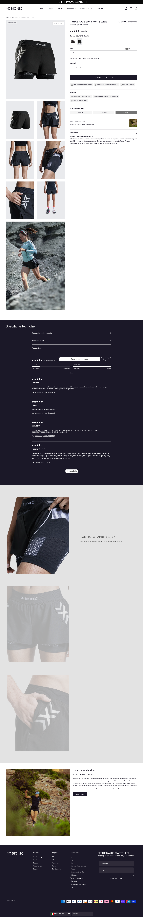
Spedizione (74, 857)
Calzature (36, 863)
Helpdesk (73, 875)
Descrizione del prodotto (42, 333)
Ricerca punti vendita (77, 872)
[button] (75, 31)
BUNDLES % (71, 8)
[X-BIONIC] (14, 8)
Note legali (73, 881)
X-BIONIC (13, 900)
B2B (71, 887)
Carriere (54, 866)
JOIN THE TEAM (116, 878)
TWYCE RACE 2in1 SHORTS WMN (25, 17)
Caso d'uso (74, 133)
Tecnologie (55, 863)
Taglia (72, 48)
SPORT (60, 8)
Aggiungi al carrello (104, 77)
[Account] (126, 8)
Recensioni (36, 348)
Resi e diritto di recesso (78, 866)
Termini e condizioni (76, 878)
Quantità (73, 63)
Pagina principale (10, 17)
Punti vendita (56, 869)
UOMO (42, 8)
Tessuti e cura (38, 341)
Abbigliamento (37, 866)
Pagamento (74, 860)
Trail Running (37, 857)
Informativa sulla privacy (78, 884)
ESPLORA (100, 8)
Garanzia (73, 869)
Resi (71, 863)
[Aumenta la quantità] (81, 67)
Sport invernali (37, 860)
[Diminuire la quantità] (72, 67)
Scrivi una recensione (79, 359)
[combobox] (60, 913)
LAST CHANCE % (86, 8)
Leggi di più (80, 794)
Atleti (54, 860)
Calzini (35, 869)
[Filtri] (103, 359)
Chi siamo (55, 857)
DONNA (51, 8)
